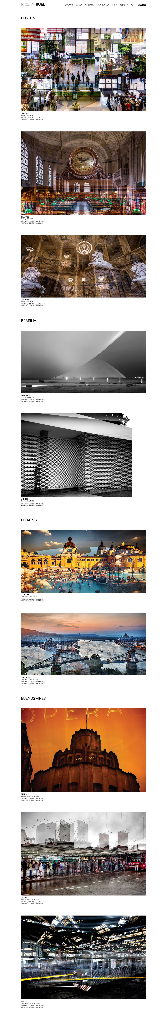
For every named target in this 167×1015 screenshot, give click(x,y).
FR (132, 5)
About (79, 5)
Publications (103, 5)
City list (142, 5)
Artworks (69, 5)
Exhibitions (90, 5)
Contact (124, 5)
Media (114, 5)
